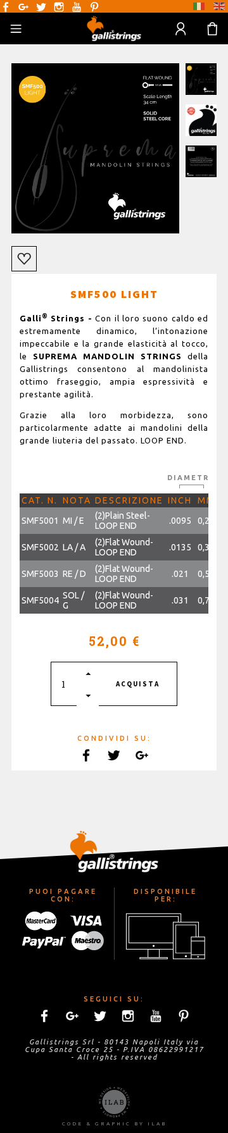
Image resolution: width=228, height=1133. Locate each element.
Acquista (138, 683)
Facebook (6, 7)
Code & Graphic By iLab (114, 1124)
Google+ (23, 7)
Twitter (41, 7)
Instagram (59, 7)
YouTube (77, 7)
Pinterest (94, 7)
